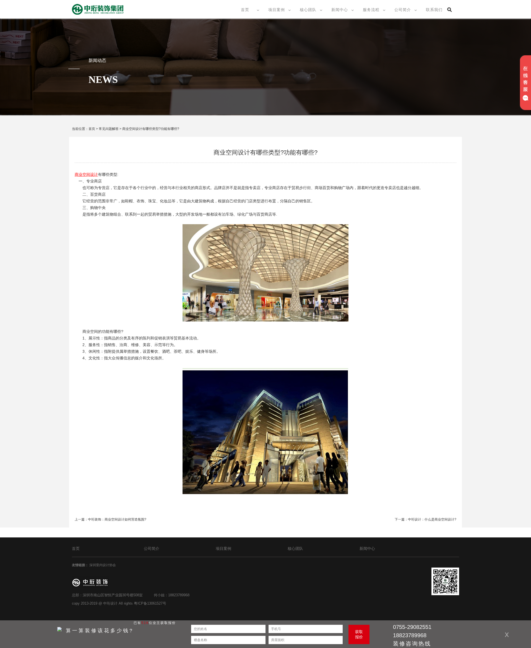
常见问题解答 (109, 129)
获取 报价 (359, 634)
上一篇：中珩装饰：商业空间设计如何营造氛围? (110, 519)
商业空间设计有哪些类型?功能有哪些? (150, 129)
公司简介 (402, 9)
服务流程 (371, 9)
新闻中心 (339, 9)
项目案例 (276, 9)
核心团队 (308, 9)
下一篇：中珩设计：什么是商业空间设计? (425, 519)
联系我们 (434, 9)
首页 (245, 9)
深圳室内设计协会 (103, 565)
